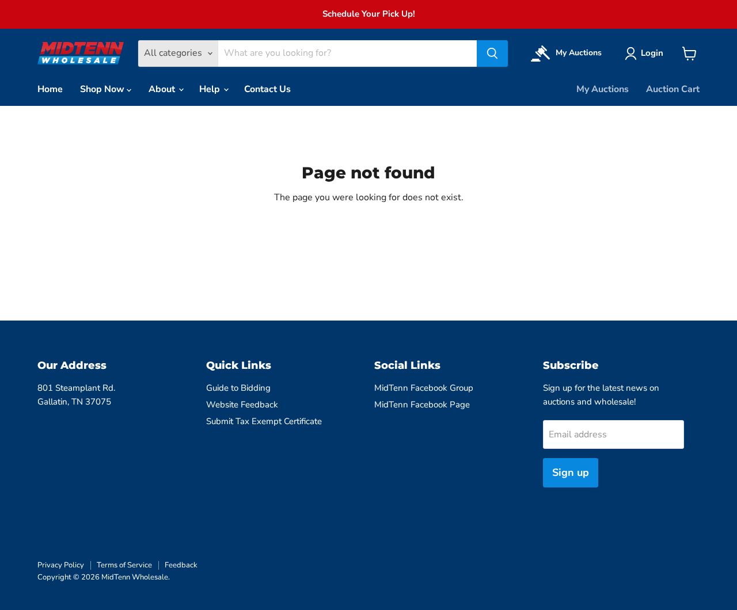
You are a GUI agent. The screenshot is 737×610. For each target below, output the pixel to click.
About (163, 89)
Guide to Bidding (238, 388)
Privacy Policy (60, 565)
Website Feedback (242, 404)
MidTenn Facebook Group (423, 388)
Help (210, 89)
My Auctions (602, 89)
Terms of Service (124, 565)
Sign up (570, 472)
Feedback (181, 565)
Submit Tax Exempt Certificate (264, 421)
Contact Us (267, 89)
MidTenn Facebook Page (422, 404)
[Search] (492, 53)
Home (50, 89)
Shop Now (103, 89)
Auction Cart (673, 89)
